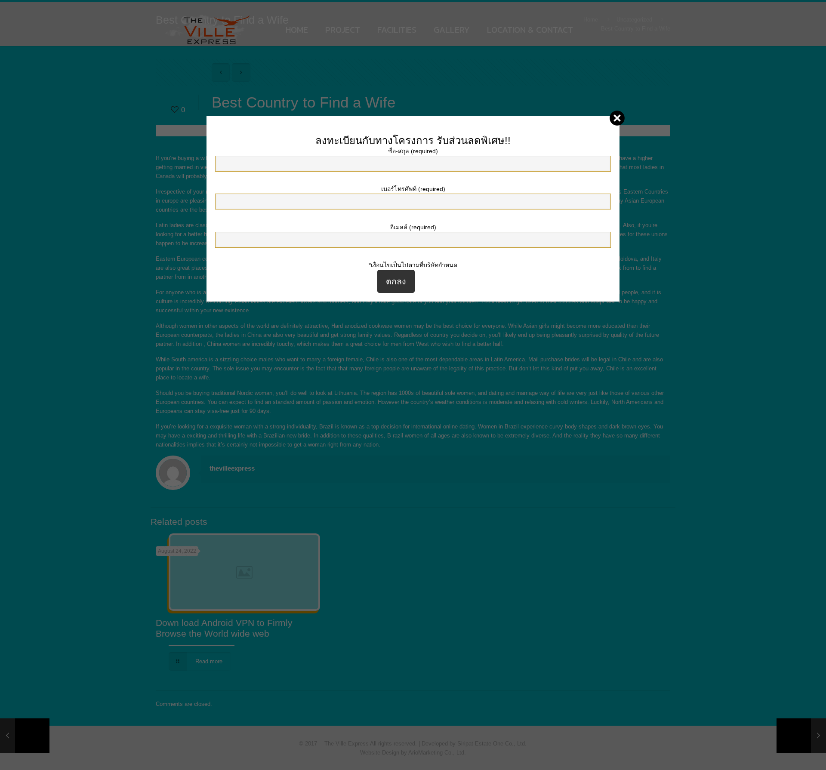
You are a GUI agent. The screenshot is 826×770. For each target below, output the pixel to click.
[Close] (617, 118)
